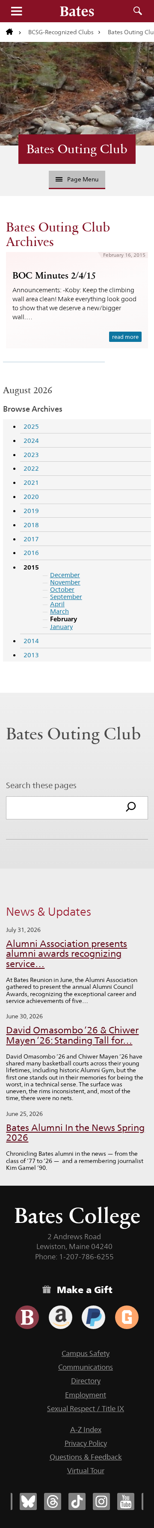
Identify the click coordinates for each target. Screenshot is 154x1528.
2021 (31, 482)
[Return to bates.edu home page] (13, 32)
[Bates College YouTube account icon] (125, 1501)
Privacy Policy (86, 1443)
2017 (31, 539)
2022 (31, 468)
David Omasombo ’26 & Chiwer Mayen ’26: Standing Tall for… (72, 1035)
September (66, 596)
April (57, 604)
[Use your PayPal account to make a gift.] (93, 1317)
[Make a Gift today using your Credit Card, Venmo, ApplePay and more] (27, 1317)
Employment (85, 1395)
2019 (31, 510)
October (62, 589)
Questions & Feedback (86, 1457)
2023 (31, 454)
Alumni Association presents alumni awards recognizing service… (66, 954)
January (61, 626)
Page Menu (82, 179)
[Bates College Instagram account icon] (101, 1501)
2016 (31, 552)
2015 (31, 567)
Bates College (77, 1215)
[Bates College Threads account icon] (52, 1501)
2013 (31, 655)
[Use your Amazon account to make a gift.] (60, 1317)
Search (137, 11)
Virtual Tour (85, 1470)
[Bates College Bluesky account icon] (28, 1501)
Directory (86, 1381)
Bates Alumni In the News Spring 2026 (75, 1132)
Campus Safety (86, 1353)
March (59, 611)
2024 (31, 440)
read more (125, 336)
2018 (31, 524)
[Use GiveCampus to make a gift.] (127, 1317)
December (65, 575)
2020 (31, 496)
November (65, 582)
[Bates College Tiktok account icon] (77, 1501)
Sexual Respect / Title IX (85, 1408)
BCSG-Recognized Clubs (61, 32)
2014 (31, 640)
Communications (85, 1367)
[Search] (131, 807)
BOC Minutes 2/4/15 (54, 275)
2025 (31, 426)
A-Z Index (85, 1429)
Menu (16, 11)
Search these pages (41, 785)
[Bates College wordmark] (77, 11)
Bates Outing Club (77, 149)
